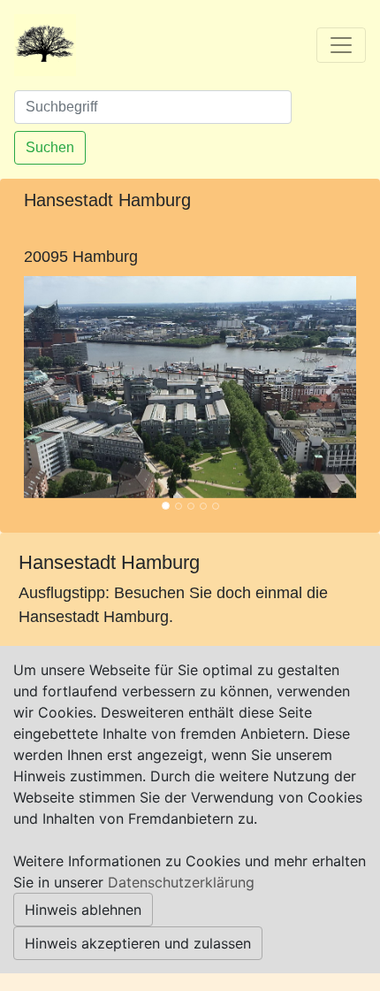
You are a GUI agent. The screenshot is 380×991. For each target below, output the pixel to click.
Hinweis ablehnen (83, 909)
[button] (48, 387)
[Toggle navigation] (341, 45)
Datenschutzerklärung (181, 882)
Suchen (50, 147)
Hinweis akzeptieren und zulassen (138, 943)
